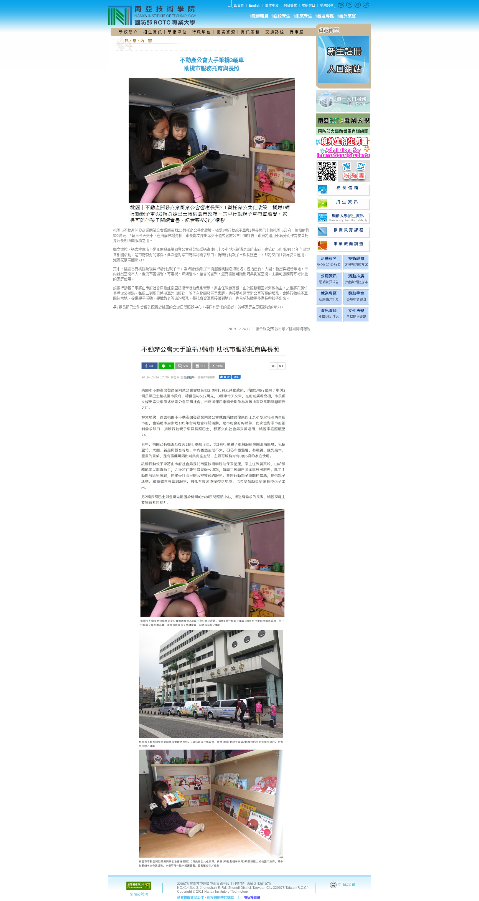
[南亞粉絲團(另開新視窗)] (343, 171)
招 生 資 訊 (152, 32)
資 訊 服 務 (250, 32)
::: (229, 5)
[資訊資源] (329, 321)
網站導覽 (290, 5)
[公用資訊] (329, 286)
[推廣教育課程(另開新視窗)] (343, 232)
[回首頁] (155, 15)
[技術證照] (356, 269)
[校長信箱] (343, 190)
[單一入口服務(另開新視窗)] (343, 101)
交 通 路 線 (275, 32)
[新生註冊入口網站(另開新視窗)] (343, 82)
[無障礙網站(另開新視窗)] (138, 889)
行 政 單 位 (202, 32)
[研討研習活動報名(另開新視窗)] (329, 269)
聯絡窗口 (308, 5)
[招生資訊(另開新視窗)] (343, 204)
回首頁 (239, 5)
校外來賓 (347, 16)
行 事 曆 (296, 32)
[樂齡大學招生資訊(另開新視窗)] (343, 218)
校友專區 (325, 16)
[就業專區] (329, 303)
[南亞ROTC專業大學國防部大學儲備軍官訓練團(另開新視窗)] (343, 124)
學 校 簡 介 (128, 32)
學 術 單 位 (177, 32)
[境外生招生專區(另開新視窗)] (343, 148)
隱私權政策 (252, 898)
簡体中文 (272, 5)
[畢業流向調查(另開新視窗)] (343, 246)
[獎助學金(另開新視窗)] (356, 303)
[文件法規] (356, 321)
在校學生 (282, 16)
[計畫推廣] (356, 286)
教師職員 (260, 16)
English (254, 5)
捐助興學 (326, 5)
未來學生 (303, 16)
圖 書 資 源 (226, 32)
